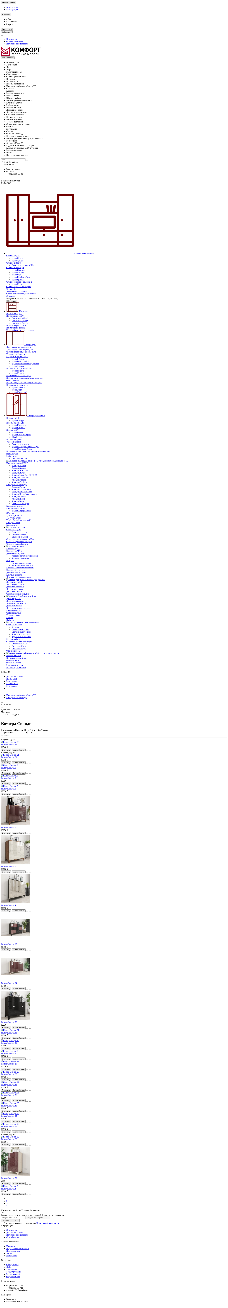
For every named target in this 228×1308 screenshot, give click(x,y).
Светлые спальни (19, 532)
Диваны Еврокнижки (16, 603)
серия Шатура (18, 420)
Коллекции (6, 1260)
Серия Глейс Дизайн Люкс (18, 594)
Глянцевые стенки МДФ (23, 265)
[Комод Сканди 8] (9, 776)
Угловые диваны (13, 615)
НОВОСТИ (11, 679)
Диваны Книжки (14, 606)
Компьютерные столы (21, 634)
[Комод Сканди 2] (9, 1186)
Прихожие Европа (20, 323)
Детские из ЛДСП (14, 582)
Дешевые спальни (20, 537)
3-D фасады (11, 1269)
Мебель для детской (35, 579)
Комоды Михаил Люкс (22, 492)
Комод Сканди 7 (8, 788)
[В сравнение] (30, 750)
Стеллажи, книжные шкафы (19, 641)
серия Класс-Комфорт (21, 435)
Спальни (20, 527)
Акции (9, 1253)
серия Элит (17, 390)
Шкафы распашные (36, 416)
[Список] (5, 735)
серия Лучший (18, 387)
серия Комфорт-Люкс (21, 277)
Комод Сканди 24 (9, 1116)
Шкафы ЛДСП (13, 418)
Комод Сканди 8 (8, 778)
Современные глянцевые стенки (21, 294)
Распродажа (11, 686)
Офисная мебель (31, 622)
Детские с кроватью (15, 587)
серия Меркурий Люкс (22, 449)
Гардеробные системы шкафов (20, 330)
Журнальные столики (21, 636)
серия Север (17, 258)
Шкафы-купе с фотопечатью (19, 368)
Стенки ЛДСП (13, 256)
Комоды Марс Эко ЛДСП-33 (24, 475)
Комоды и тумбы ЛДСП (17, 463)
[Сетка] (2, 735)
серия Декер (17, 260)
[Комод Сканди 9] (9, 765)
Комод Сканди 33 (9, 744)
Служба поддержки (10, 1242)
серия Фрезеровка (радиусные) (25, 364)
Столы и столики (14, 625)
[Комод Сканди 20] (15, 1176)
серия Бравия (17, 279)
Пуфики (10, 620)
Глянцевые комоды (20, 503)
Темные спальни (19, 534)
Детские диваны (13, 598)
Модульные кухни (14, 665)
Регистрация (12, 9)
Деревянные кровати (15, 553)
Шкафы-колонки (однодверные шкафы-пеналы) (27, 451)
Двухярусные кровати (16, 572)
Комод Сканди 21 (9, 757)
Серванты (10, 296)
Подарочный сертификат (17, 1248)
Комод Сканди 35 (9, 944)
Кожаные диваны (14, 610)
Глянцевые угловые (20, 444)
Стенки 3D (11, 289)
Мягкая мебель (29, 596)
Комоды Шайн (18, 499)
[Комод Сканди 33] (10, 742)
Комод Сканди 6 (8, 827)
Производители (13, 1251)
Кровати (20, 546)
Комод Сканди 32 (9, 1022)
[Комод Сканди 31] (10, 1030)
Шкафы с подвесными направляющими (24, 383)
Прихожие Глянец (20, 321)
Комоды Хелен (13, 522)
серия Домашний (19, 392)
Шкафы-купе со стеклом (17, 385)
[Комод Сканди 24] (10, 1113)
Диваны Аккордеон (15, 601)
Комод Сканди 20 (9, 1178)
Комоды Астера (19, 465)
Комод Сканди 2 (8, 1188)
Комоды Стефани (19, 482)
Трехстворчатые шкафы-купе (19, 349)
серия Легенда (18, 373)
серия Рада (16, 275)
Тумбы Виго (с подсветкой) (18, 520)
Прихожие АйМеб (20, 318)
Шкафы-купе (30, 345)
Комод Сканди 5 (8, 866)
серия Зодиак (12, 454)
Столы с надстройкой (21, 632)
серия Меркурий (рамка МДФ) (25, 446)
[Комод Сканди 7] (9, 786)
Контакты (10, 1246)
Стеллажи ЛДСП (19, 644)
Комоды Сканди (19, 496)
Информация (7, 1225)
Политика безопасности (17, 44)
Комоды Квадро (19, 468)
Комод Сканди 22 (9, 1139)
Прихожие (23, 311)
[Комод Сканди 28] (10, 1072)
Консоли (15, 627)
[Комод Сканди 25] (10, 1103)
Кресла (9, 617)
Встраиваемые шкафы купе (18, 375)
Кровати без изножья (15, 570)
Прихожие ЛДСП (14, 313)
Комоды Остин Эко (20, 477)
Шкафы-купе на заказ (16, 667)
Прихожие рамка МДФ (16, 325)
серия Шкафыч (18, 427)
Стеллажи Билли (19, 458)
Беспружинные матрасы (22, 565)
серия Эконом (18, 366)
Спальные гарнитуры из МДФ (20, 539)
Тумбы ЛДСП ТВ (14, 515)
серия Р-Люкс (18, 359)
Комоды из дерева (14, 506)
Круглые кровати (14, 575)
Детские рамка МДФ (15, 584)
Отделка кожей (13, 1276)
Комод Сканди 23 (9, 1126)
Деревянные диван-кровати (18, 577)
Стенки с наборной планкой (19, 282)
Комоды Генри (18, 487)
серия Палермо (18, 270)
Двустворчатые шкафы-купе (19, 347)
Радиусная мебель (14, 1274)
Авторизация (12, 7)
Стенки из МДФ (13, 263)
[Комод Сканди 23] (10, 1124)
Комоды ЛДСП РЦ (20, 470)
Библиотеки (11, 456)
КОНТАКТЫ (12, 683)
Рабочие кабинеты (14, 639)
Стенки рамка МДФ (15, 267)
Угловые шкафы (13, 442)
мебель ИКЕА (12, 660)
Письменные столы (20, 629)
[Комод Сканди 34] (15, 981)
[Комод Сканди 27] (10, 1082)
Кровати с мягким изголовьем (20, 568)
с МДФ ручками (13, 1272)
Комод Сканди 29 (9, 1064)
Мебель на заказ (13, 655)
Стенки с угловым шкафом (18, 286)
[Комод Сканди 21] (10, 755)
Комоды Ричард (19, 480)
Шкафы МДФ (12, 430)
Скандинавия (12, 1265)
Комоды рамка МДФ (15, 508)
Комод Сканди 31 (9, 1032)
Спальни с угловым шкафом (19, 541)
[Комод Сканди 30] (10, 1040)
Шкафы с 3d (17, 437)
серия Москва (18, 284)
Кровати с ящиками (20, 558)
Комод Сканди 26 (9, 1095)
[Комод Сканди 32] (15, 1020)
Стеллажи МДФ (19, 648)
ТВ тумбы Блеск (13, 518)
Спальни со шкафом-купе (17, 544)
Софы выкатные (13, 613)
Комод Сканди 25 (9, 1105)
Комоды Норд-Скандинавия (24, 494)
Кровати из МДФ (14, 551)
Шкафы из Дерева (14, 439)
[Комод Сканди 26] (10, 1093)
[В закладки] (27, 750)
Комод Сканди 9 (8, 768)
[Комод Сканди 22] (10, 1137)
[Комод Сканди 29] (10, 1061)
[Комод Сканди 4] (15, 903)
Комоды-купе (12, 525)
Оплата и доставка (14, 41)
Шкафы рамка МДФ (15, 423)
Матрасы (10, 560)
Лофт (8, 1267)
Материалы (11, 681)
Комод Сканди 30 (9, 1043)
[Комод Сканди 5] (15, 864)
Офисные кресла (13, 651)
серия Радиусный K (20, 361)
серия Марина (18, 272)
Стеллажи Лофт (19, 646)
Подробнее (11, 301)
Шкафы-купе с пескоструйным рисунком (24, 378)
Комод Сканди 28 (9, 1074)
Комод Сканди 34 (9, 983)
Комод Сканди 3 (8, 1053)
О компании (11, 39)
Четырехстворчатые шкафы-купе (21, 352)
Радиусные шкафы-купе (17, 356)
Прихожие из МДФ (15, 316)
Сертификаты (12, 1237)
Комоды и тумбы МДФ (16, 484)
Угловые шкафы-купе (16, 354)
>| (7, 1206)
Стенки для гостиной (84, 253)
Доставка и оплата (14, 676)
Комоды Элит (18, 501)
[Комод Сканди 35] (15, 942)
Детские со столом (14, 589)
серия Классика (19, 425)
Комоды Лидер (18, 473)
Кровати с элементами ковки (25, 556)
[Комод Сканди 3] (9, 1051)
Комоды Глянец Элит (21, 489)
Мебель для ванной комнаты (47, 653)
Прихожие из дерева (15, 328)
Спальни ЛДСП (13, 530)
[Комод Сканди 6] (15, 825)
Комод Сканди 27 (9, 1085)
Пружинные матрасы (21, 563)
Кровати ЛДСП (13, 549)
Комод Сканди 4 (8, 905)
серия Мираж (18, 371)
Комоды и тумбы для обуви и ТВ (53, 461)
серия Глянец (17, 432)
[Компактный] (7, 735)
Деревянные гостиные (16, 291)
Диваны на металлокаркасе (18, 608)
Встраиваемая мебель (16, 658)
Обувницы (11, 513)
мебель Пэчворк (13, 663)
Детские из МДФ (14, 591)
